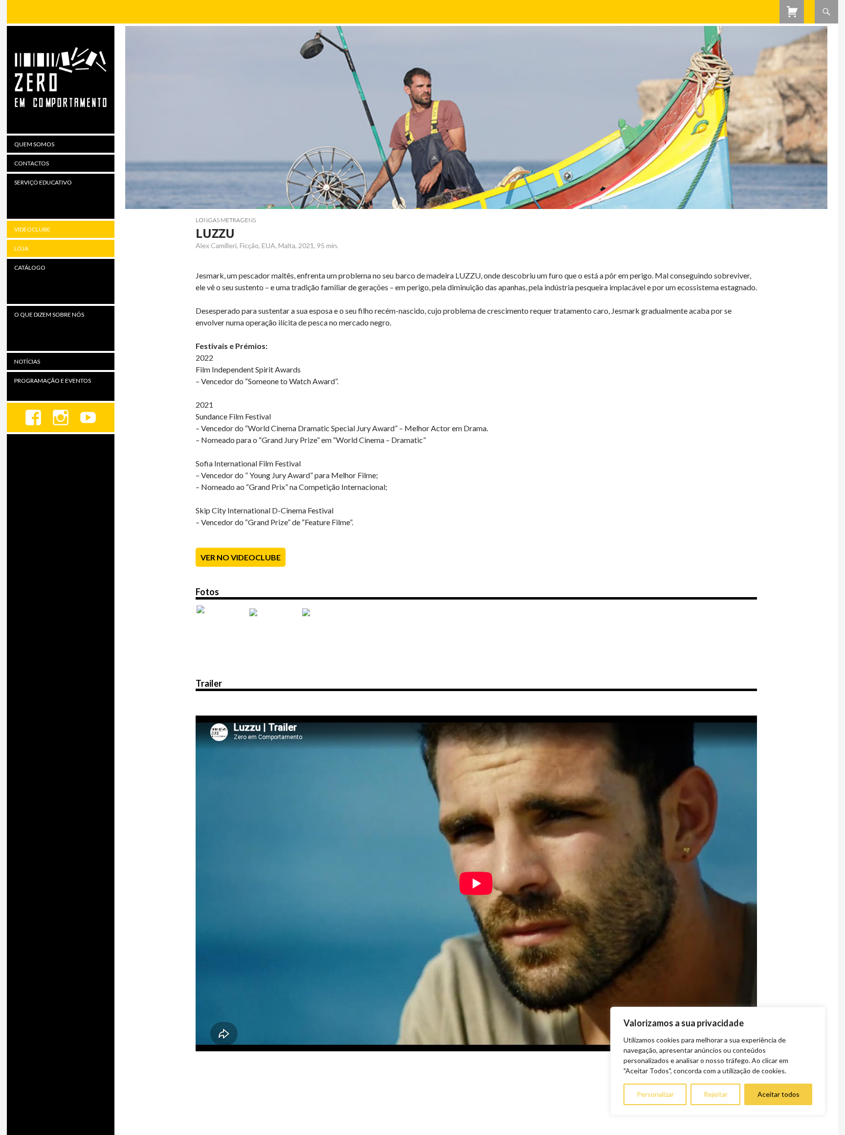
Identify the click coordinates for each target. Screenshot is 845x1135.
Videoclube (32, 229)
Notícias (27, 361)
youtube (88, 417)
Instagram (60, 417)
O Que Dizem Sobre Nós (49, 314)
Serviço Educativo (43, 182)
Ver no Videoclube (240, 557)
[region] (717, 1061)
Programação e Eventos (52, 380)
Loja (21, 248)
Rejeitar (716, 1094)
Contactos (31, 163)
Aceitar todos (778, 1094)
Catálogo (29, 267)
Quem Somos (34, 144)
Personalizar (655, 1094)
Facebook (33, 417)
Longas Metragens (226, 220)
